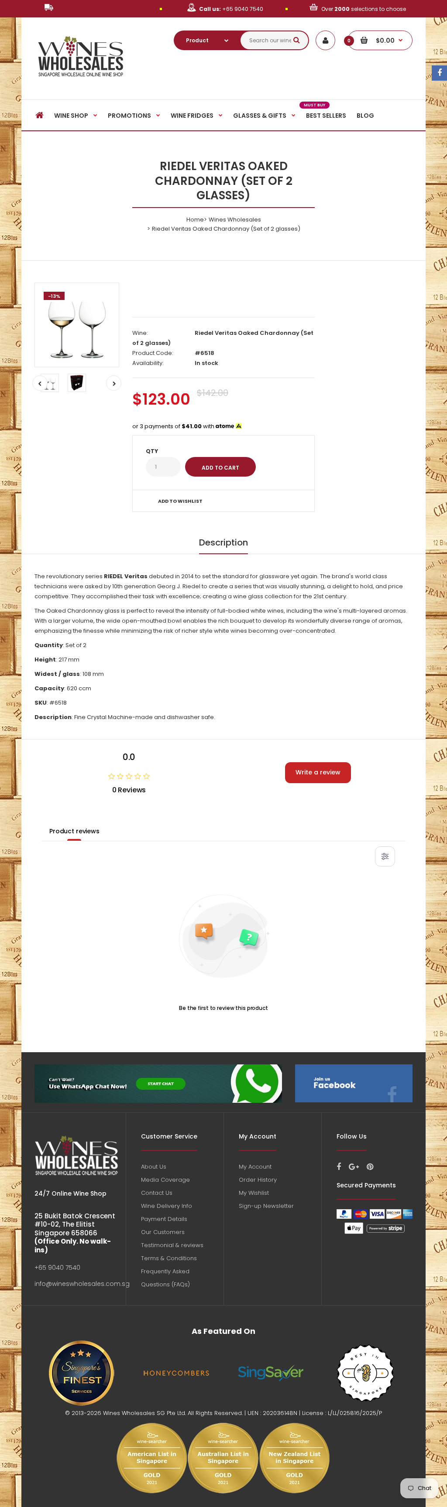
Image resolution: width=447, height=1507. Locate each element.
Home (195, 219)
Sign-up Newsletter (266, 1206)
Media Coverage (165, 1180)
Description (223, 542)
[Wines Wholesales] (80, 81)
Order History (258, 1180)
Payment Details (164, 1219)
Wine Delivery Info (166, 1206)
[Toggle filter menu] (385, 856)
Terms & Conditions (169, 1258)
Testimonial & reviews (172, 1245)
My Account (255, 1167)
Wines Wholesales (235, 219)
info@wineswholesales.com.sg (82, 1283)
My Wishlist (254, 1193)
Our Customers (163, 1232)
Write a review (318, 772)
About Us (153, 1167)
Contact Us (156, 1193)
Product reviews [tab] (74, 831)
